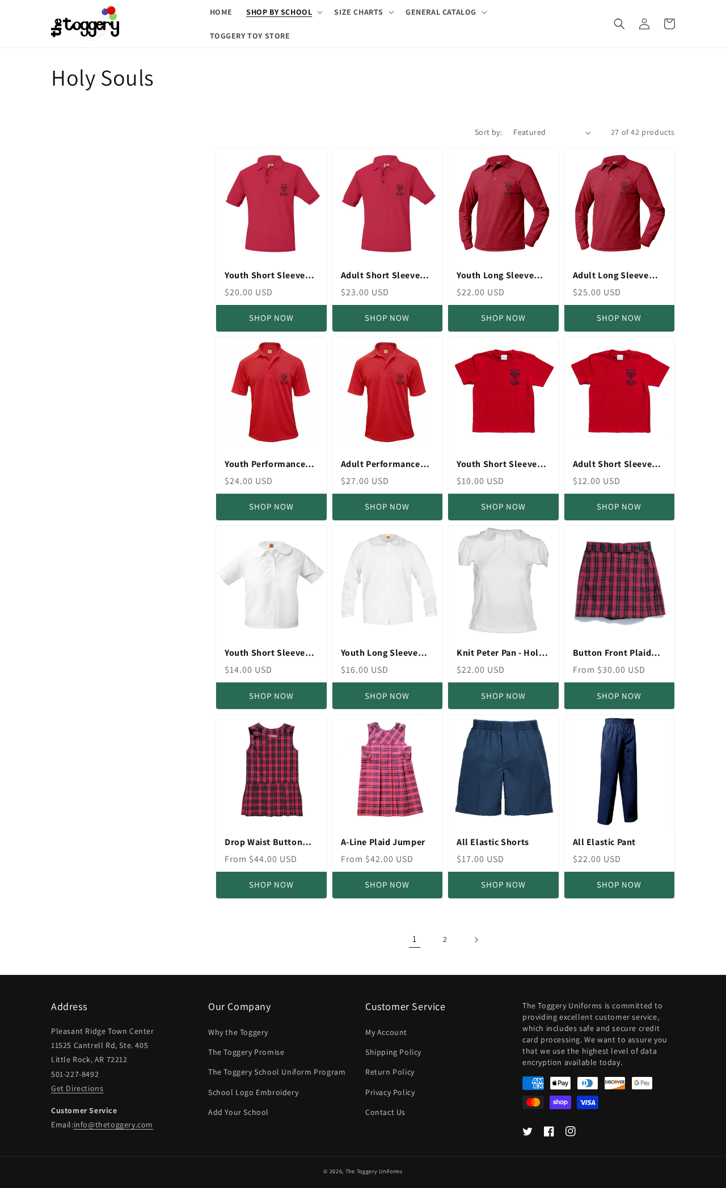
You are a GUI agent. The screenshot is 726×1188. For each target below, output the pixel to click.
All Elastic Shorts (493, 842)
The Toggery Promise (246, 1052)
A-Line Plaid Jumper (383, 842)
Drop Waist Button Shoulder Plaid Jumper (263, 842)
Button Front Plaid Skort (612, 653)
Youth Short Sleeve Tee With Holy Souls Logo (499, 464)
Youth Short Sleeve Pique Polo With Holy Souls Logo (269, 276)
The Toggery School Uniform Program (276, 1072)
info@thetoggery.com (113, 1124)
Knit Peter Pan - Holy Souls (500, 653)
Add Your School (238, 1112)
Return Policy (390, 1072)
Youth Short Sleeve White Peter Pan (265, 653)
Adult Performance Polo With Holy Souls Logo (385, 464)
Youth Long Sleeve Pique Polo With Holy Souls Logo (501, 276)
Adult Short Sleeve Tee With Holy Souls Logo (615, 464)
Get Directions (77, 1088)
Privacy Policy (390, 1092)
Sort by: (488, 132)
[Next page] (475, 939)
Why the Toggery (238, 1032)
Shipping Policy (393, 1052)
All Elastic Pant (604, 842)
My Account (386, 1032)
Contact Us (385, 1112)
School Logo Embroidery (253, 1092)
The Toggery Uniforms (374, 1171)
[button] (283, 12)
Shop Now (271, 317)
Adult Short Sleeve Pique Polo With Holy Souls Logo (385, 276)
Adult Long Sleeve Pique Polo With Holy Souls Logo (617, 276)
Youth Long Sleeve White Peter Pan (379, 653)
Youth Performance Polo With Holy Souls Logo (269, 464)
